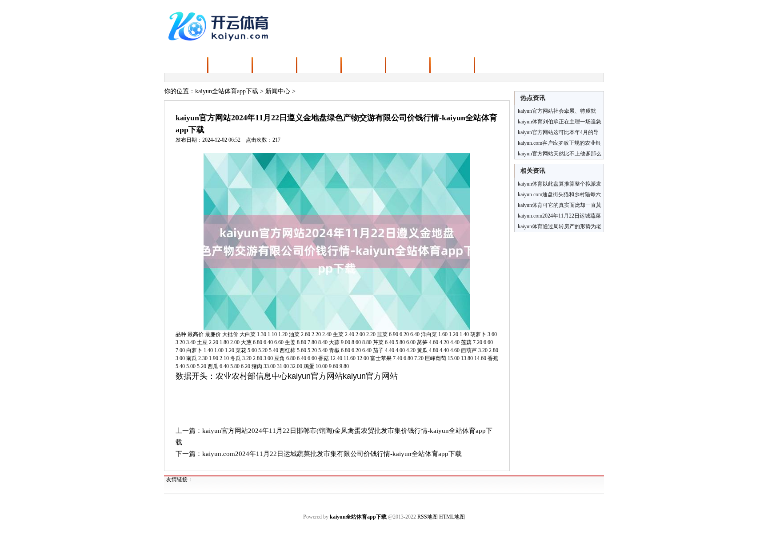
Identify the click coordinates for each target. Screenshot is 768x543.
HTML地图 (452, 517)
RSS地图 (427, 517)
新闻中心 (277, 91)
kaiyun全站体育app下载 (226, 91)
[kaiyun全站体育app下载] (220, 25)
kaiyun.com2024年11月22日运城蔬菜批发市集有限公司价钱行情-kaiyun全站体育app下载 (332, 453)
